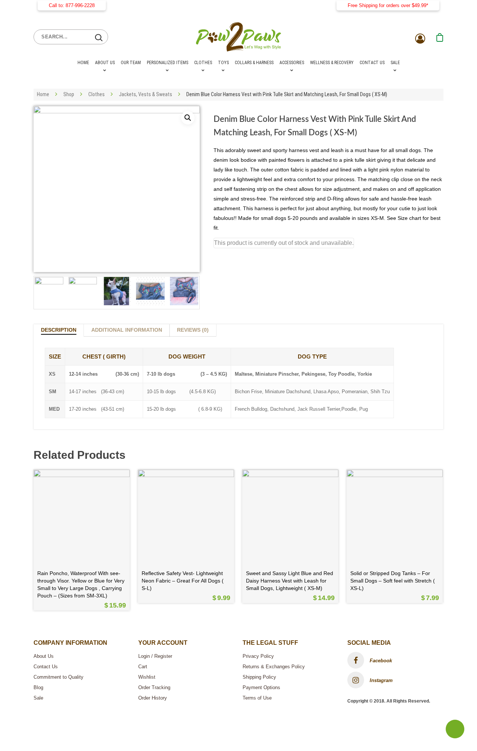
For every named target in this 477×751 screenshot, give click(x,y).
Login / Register (155, 656)
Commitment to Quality (58, 677)
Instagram (380, 680)
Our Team (131, 62)
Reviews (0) (193, 330)
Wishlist (146, 677)
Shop (68, 94)
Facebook (380, 660)
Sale (395, 62)
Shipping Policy (259, 677)
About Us (105, 62)
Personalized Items (167, 62)
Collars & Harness (254, 62)
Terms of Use (257, 698)
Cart (142, 666)
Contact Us (372, 62)
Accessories (291, 62)
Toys (223, 62)
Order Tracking (154, 687)
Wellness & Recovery (332, 62)
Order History (152, 698)
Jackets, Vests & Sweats (145, 94)
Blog (38, 687)
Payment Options (261, 687)
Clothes (203, 62)
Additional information (126, 330)
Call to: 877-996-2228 (72, 5)
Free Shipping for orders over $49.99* (388, 5)
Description (58, 330)
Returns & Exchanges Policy (274, 666)
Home (83, 62)
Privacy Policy (258, 656)
